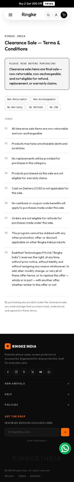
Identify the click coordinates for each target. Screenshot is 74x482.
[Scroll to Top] (67, 461)
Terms (22, 476)
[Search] (48, 14)
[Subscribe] (65, 432)
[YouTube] (40, 372)
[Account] (56, 14)
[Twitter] (32, 372)
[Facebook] (8, 372)
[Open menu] (10, 15)
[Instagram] (16, 372)
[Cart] (64, 14)
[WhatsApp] (49, 372)
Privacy (9, 476)
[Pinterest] (24, 372)
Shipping (35, 476)
